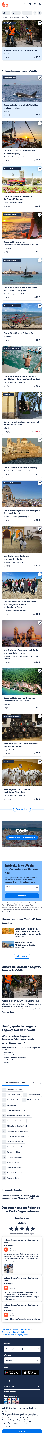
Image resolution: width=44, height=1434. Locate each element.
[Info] (27, 17)
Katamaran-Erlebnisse (12, 1055)
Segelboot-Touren (10, 1060)
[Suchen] (25, 4)
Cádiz (32, 1196)
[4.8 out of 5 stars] (22, 1229)
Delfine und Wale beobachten (15, 1057)
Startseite (5, 1330)
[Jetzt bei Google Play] (12, 1373)
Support (7, 1381)
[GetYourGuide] (5, 4)
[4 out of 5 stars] (22, 1284)
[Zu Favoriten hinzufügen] (40, 23)
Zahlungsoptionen (11, 1396)
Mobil (6, 1368)
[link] (22, 40)
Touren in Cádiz (8, 1335)
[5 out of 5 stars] (22, 1246)
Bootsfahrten (9, 1052)
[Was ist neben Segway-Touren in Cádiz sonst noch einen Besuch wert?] (39, 1039)
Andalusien (25, 1330)
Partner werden (10, 1392)
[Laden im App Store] (30, 1373)
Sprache (7, 1344)
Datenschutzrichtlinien (9, 912)
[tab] (15, 1083)
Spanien (15, 1330)
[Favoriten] (29, 4)
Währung (7, 1355)
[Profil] (39, 4)
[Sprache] (35, 4)
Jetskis (6, 1062)
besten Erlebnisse (19, 1198)
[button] (22, 40)
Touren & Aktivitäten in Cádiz (13, 1332)
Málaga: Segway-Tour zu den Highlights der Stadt (21, 1241)
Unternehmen (9, 1386)
